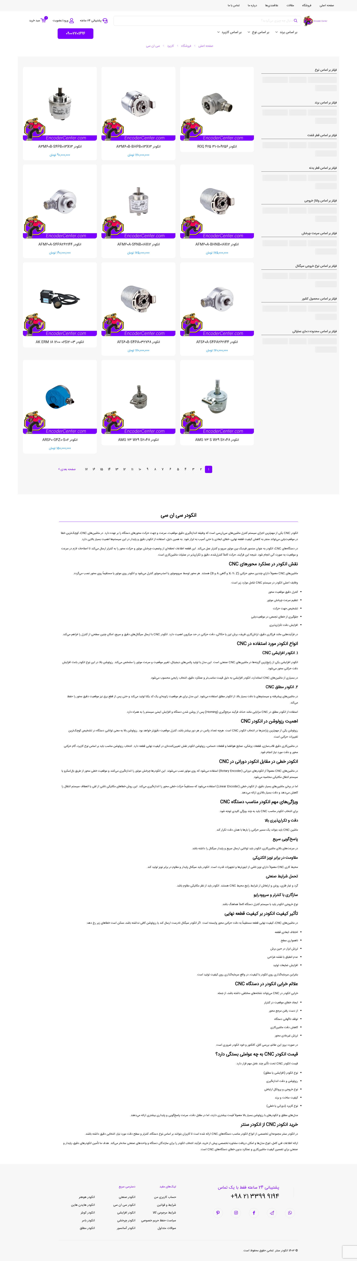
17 (86, 469)
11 (132, 469)
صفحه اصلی (205, 46)
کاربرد (170, 46)
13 (116, 469)
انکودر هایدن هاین (83, 1205)
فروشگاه (186, 46)
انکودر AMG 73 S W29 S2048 (217, 440)
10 (140, 469)
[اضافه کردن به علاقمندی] (186, 90)
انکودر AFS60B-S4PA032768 (138, 342)
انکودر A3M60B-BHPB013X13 (138, 147)
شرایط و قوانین (166, 1205)
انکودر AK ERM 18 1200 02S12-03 (60, 342)
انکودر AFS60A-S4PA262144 (217, 342)
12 (124, 469)
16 (94, 469)
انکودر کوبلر (88, 1212)
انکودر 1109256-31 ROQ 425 (217, 147)
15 (101, 469)
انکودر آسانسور (126, 1228)
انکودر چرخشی (126, 1220)
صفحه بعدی (68, 469)
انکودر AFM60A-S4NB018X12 (138, 244)
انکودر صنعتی (127, 1197)
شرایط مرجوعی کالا (164, 1212)
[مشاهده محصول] (186, 81)
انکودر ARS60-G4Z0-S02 (59, 440)
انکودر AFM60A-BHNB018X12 (217, 244)
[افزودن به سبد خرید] (186, 72)
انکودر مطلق (87, 1228)
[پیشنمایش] (186, 99)
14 (109, 469)
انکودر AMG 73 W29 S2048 (138, 440)
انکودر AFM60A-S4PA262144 (59, 244)
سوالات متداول (167, 1228)
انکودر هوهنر (87, 1197)
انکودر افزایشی (126, 1212)
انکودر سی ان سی (124, 1205)
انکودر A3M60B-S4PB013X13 (60, 147)
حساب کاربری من (165, 1197)
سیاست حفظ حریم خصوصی (158, 1220)
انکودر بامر (88, 1220)
